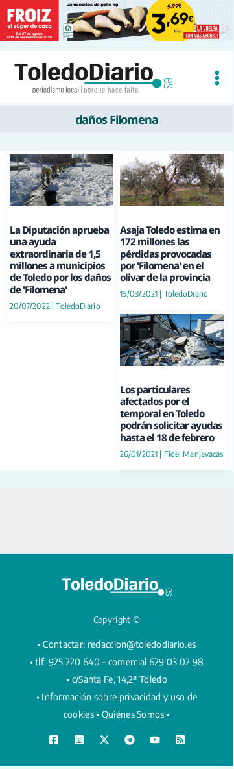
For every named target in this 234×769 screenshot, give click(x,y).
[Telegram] (129, 740)
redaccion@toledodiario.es (142, 644)
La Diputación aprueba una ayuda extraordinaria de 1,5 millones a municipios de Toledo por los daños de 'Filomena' (60, 259)
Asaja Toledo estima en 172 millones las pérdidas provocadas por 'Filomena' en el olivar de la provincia (170, 253)
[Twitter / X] (104, 740)
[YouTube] (155, 740)
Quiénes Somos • (136, 714)
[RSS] (180, 740)
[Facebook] (54, 740)
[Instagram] (79, 740)
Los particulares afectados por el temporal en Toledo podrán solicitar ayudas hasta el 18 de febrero (171, 413)
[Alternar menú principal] (217, 78)
